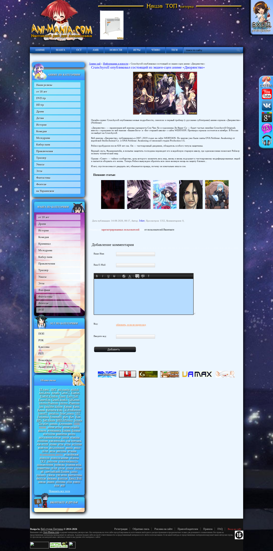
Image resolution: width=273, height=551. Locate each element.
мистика (61, 451)
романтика (43, 468)
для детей (42, 444)
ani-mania (64, 389)
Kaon (76, 406)
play (65, 416)
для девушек (73, 440)
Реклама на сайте (163, 528)
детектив (42, 440)
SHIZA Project (64, 420)
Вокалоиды (45, 360)
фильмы (52, 478)
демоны (75, 437)
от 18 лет (41, 91)
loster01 (43, 413)
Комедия (41, 131)
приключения (45, 464)
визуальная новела (50, 437)
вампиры (61, 433)
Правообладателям (188, 528)
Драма (40, 111)
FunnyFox (45, 399)
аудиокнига (54, 430)
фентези (41, 478)
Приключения (44, 151)
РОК (41, 340)
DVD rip (41, 98)
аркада (42, 430)
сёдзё (54, 468)
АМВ (96, 49)
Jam (41, 406)
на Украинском (45, 190)
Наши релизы (44, 85)
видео (71, 433)
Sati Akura (49, 420)
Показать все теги (59, 491)
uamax (54, 423)
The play (43, 423)
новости (44, 457)
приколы (59, 464)
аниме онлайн (71, 427)
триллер (41, 474)
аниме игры (54, 427)
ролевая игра (73, 464)
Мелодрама (43, 138)
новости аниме (59, 457)
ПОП (41, 333)
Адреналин (65, 423)
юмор (76, 481)
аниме (42, 427)
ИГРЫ (136, 49)
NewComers (67, 413)
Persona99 (56, 416)
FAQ (220, 528)
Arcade (55, 392)
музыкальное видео (51, 454)
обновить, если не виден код (131, 324)
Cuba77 (65, 392)
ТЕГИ (174, 49)
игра (60, 444)
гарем (65, 437)
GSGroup (74, 399)
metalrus (54, 413)
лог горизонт (57, 447)
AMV (53, 389)
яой (63, 485)
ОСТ (78, 49)
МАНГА (60, 49)
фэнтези (63, 478)
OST (77, 413)
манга (69, 447)
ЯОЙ (41, 309)
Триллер (41, 157)
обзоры (74, 457)
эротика (60, 481)
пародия (52, 461)
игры (68, 444)
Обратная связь (141, 528)
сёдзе (62, 468)
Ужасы (40, 164)
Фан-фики (44, 290)
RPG (39, 420)
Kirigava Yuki (54, 409)
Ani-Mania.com (51, 532)
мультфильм (71, 454)
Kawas (41, 409)
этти (69, 481)
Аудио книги (45, 366)
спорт (74, 471)
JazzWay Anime (54, 406)
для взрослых (57, 440)
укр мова (61, 474)
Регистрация (121, 528)
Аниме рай (94, 63)
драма (53, 444)
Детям (40, 118)
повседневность (68, 461)
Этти (39, 171)
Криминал (44, 243)
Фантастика (43, 177)
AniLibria (44, 392)
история (77, 444)
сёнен (69, 468)
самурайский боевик (57, 471)
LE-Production (72, 409)
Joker (142, 220)
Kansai (68, 406)
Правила (207, 528)
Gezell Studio (60, 399)
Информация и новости (115, 63)
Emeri (62, 396)
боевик (66, 430)
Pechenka (43, 416)
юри (56, 485)
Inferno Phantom (48, 403)
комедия (43, 447)
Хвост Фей (75, 478)
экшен (50, 481)
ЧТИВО (155, 49)
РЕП (41, 353)
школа (42, 481)
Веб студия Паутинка (52, 528)
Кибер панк (43, 144)
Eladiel (75, 392)
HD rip (40, 104)
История (41, 124)
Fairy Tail (72, 396)
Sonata (78, 420)
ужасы (51, 474)
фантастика (75, 474)
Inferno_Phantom (69, 403)
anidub (75, 389)
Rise (78, 416)
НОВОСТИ (116, 49)
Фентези (41, 184)
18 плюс (44, 389)
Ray (72, 416)
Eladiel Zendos (49, 396)
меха (52, 451)
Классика (43, 346)
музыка (72, 451)
